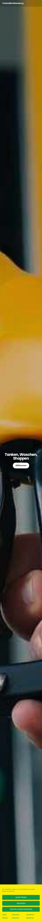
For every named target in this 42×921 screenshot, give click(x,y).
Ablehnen (21, 903)
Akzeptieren (21, 897)
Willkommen (21, 465)
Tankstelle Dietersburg (12, 3)
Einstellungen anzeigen (21, 909)
